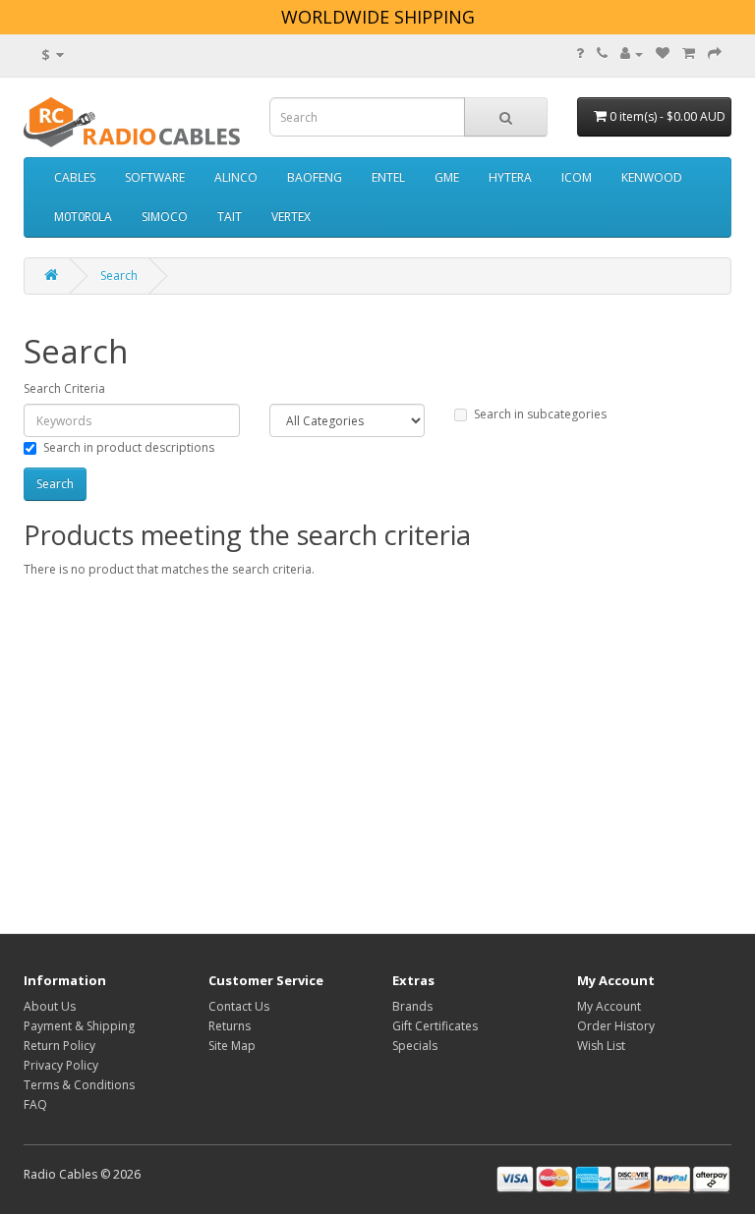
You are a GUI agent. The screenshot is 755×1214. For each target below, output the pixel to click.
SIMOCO (165, 216)
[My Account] (631, 53)
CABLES (74, 177)
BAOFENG (314, 177)
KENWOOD (651, 177)
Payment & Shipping (79, 1026)
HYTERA (510, 177)
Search (119, 275)
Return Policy (59, 1045)
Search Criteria (64, 388)
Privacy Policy (61, 1065)
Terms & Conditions (79, 1084)
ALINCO (236, 177)
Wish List (601, 1045)
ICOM (576, 177)
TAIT (229, 216)
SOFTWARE (155, 177)
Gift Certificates (435, 1026)
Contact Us (238, 1006)
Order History (616, 1026)
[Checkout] (715, 53)
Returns (229, 1026)
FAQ (35, 1104)
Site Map (232, 1045)
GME (447, 177)
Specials (414, 1045)
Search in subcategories (540, 414)
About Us (50, 1006)
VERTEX (291, 216)
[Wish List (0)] (662, 53)
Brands (412, 1006)
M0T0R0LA (83, 216)
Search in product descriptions (128, 447)
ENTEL (388, 177)
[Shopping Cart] (688, 53)
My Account (609, 1006)
